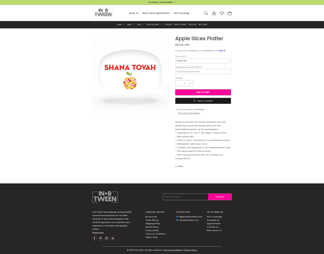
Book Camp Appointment (156, 13)
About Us (133, 13)
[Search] (206, 13)
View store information (189, 113)
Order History (152, 220)
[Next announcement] (233, 2)
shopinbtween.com (189, 220)
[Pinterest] (100, 238)
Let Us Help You (215, 212)
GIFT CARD (202, 24)
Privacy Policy (152, 230)
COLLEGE (168, 24)
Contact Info (183, 212)
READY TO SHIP (180, 24)
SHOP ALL (192, 24)
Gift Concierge (181, 13)
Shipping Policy (153, 223)
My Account (151, 216)
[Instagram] (107, 238)
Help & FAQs (152, 237)
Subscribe (219, 197)
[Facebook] (94, 238)
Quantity (179, 78)
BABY (129, 24)
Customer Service (155, 212)
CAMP (119, 24)
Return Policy (152, 227)
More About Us (214, 230)
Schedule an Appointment (213, 222)
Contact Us (213, 227)
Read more (98, 232)
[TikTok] (113, 238)
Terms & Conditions (156, 233)
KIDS (139, 24)
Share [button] (180, 166)
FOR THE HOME (153, 24)
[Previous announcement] (91, 2)
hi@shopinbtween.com (190, 216)
